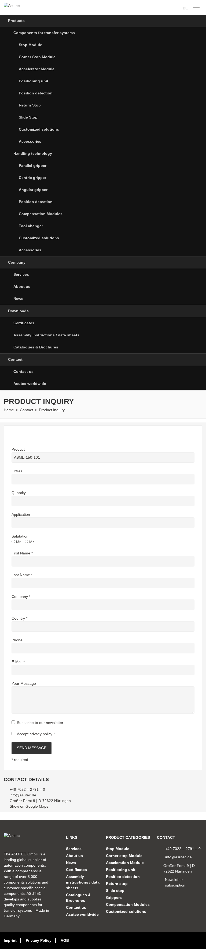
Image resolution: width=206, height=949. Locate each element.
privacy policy (41, 734)
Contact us (23, 371)
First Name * (22, 553)
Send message (31, 748)
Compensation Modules (40, 214)
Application (21, 514)
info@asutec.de (23, 795)
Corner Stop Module (37, 57)
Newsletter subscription (175, 882)
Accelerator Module (36, 69)
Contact (15, 359)
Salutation (20, 536)
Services (21, 274)
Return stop (117, 883)
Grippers (114, 897)
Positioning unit (33, 81)
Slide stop (115, 890)
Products (16, 21)
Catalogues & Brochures (35, 347)
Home (9, 410)
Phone (17, 640)
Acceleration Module (125, 862)
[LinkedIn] (192, 940)
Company (16, 262)
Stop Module (30, 45)
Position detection (36, 93)
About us (21, 286)
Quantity (19, 493)
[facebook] (200, 940)
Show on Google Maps (29, 806)
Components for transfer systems (44, 33)
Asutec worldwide (29, 383)
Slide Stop (28, 117)
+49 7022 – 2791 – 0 (27, 789)
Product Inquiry (52, 410)
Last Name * (22, 575)
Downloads (18, 311)
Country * (19, 618)
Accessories (30, 141)
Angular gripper (33, 189)
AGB (65, 940)
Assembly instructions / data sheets (46, 335)
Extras (17, 471)
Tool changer (31, 226)
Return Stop (30, 105)
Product (18, 449)
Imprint (10, 940)
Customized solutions (39, 129)
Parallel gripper (32, 165)
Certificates (23, 323)
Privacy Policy (39, 940)
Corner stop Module (124, 856)
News (18, 298)
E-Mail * (18, 662)
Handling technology (32, 153)
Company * (21, 596)
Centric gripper (32, 177)
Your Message (24, 683)
